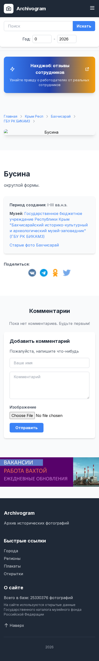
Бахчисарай (61, 116)
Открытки (13, 573)
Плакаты (12, 566)
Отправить (26, 427)
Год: (27, 39)
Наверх (17, 625)
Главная (10, 116)
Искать (84, 26)
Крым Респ (34, 116)
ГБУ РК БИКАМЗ (17, 121)
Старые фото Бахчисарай (34, 245)
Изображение (23, 407)
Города (11, 550)
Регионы (12, 558)
